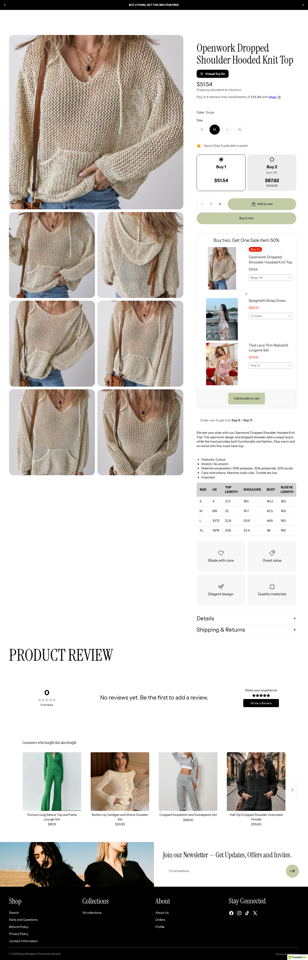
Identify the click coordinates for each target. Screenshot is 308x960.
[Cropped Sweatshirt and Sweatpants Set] (188, 781)
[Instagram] (239, 913)
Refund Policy (18, 927)
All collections (92, 912)
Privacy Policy (18, 934)
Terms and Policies (287, 954)
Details (205, 618)
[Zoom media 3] (140, 255)
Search (14, 912)
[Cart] (296, 23)
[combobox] (270, 278)
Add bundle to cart (247, 398)
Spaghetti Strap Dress (267, 300)
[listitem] (235, 22)
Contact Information (23, 941)
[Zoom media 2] (52, 255)
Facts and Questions (23, 920)
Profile (160, 927)
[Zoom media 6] (52, 432)
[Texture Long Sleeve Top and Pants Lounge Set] (52, 781)
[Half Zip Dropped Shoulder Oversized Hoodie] (256, 781)
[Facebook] (231, 913)
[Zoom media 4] (52, 344)
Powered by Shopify (48, 953)
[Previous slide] (5, 5)
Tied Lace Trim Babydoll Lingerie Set (268, 347)
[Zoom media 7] (140, 432)
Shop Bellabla (27, 953)
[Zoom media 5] (140, 344)
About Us (162, 912)
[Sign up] (292, 871)
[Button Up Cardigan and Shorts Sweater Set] (120, 781)
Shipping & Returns (221, 629)
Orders (160, 920)
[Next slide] (303, 5)
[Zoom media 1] (96, 122)
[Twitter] (255, 913)
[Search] (276, 23)
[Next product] (292, 790)
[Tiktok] (247, 913)
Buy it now (246, 218)
